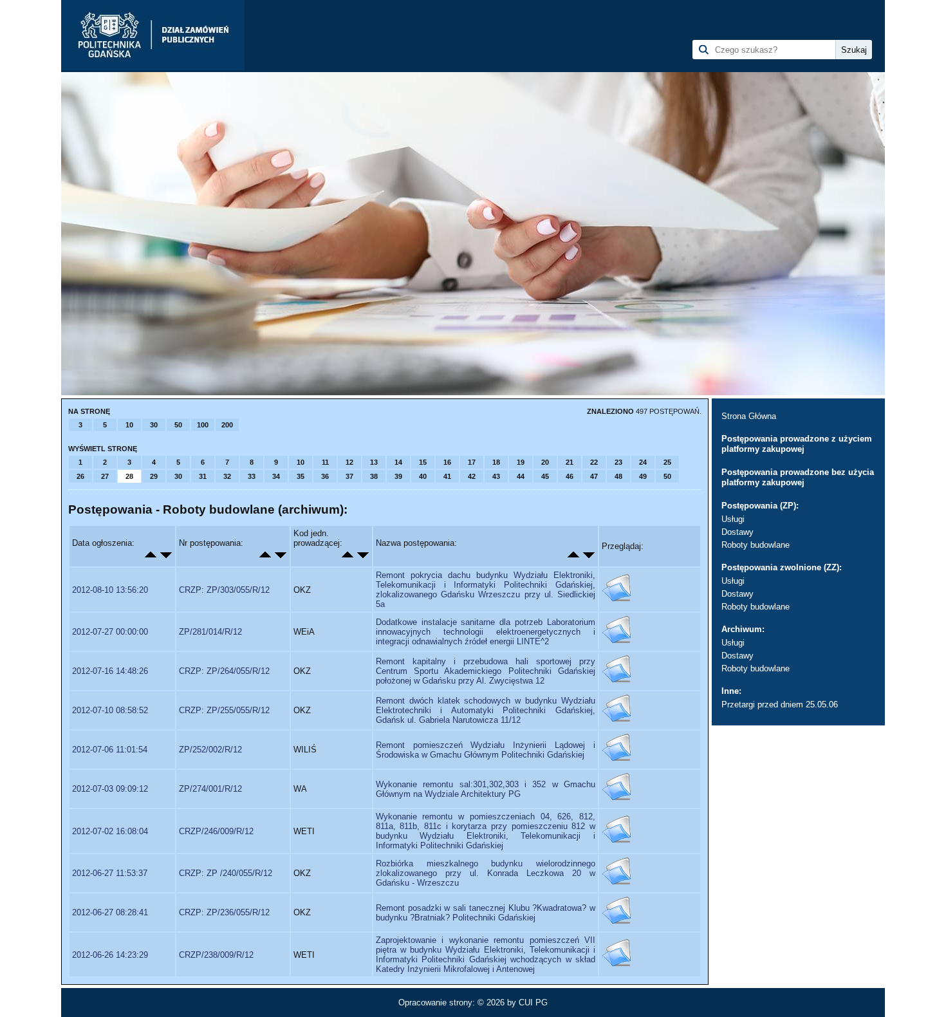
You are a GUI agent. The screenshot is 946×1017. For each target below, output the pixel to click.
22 (594, 462)
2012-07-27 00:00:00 (110, 632)
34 (276, 476)
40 (423, 476)
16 (447, 462)
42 (472, 476)
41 (447, 476)
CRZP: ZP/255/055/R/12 (224, 710)
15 (423, 462)
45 (545, 476)
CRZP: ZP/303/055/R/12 (224, 590)
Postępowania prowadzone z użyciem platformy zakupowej (796, 444)
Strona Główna (748, 416)
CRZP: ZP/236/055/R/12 (224, 912)
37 (349, 476)
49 (643, 476)
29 (154, 476)
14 (398, 462)
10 (129, 425)
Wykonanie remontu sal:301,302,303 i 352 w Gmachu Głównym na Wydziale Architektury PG (485, 789)
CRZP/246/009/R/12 (216, 831)
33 (251, 476)
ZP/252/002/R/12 (210, 749)
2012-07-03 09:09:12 (110, 789)
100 (203, 425)
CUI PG (533, 1002)
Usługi (733, 519)
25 (667, 462)
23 (618, 462)
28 (129, 476)
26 (80, 476)
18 (496, 462)
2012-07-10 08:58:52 (110, 710)
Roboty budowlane (755, 545)
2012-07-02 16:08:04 (110, 831)
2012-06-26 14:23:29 (110, 955)
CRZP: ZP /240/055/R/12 (225, 873)
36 (325, 476)
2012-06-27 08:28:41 (110, 912)
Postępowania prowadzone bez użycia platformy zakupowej (797, 477)
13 (374, 462)
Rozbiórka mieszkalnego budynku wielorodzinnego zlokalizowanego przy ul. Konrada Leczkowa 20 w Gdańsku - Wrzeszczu (485, 873)
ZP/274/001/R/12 (210, 789)
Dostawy (737, 532)
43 (496, 476)
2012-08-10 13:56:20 (110, 590)
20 (545, 462)
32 (227, 476)
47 (594, 476)
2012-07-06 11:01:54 (109, 749)
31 (203, 476)
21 (569, 462)
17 (472, 462)
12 (349, 462)
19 (520, 462)
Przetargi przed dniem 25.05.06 (779, 704)
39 (398, 476)
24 (643, 462)
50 (178, 425)
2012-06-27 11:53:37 (109, 873)
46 (569, 476)
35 (300, 476)
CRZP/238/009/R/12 (216, 955)
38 (374, 476)
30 (154, 425)
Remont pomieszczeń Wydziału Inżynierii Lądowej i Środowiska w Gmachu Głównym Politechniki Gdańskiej (485, 750)
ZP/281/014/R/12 (210, 632)
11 (325, 462)
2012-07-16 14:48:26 (110, 671)
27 (105, 476)
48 (618, 476)
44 (520, 476)
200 (227, 425)
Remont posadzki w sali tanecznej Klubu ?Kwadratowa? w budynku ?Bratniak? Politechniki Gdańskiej (485, 912)
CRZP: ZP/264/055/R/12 (224, 671)
